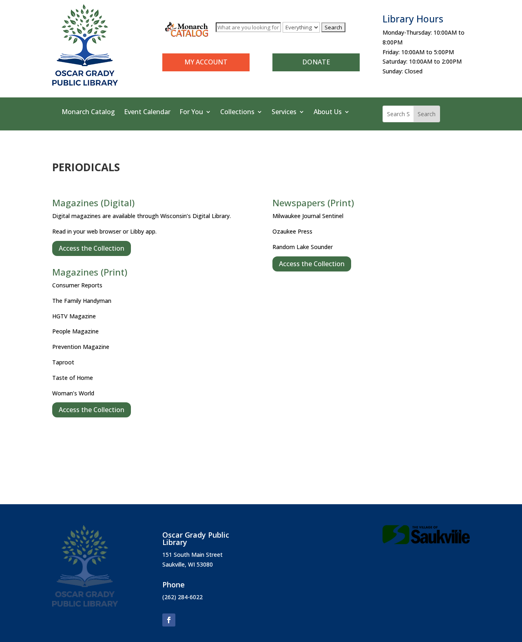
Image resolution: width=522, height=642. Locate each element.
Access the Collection (91, 248)
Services (284, 112)
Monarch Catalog (88, 112)
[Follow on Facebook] (168, 620)
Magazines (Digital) (93, 202)
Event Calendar (147, 112)
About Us (328, 112)
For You (191, 112)
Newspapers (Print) (313, 202)
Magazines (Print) (89, 272)
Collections (237, 112)
